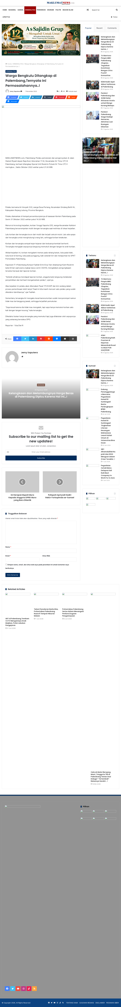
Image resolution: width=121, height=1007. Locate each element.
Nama (8, 547)
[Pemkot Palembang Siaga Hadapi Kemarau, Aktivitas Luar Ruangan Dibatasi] (92, 115)
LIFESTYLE (6, 17)
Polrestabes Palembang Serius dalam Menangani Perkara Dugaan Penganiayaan (73, 612)
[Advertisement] (41, 188)
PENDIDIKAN (41, 10)
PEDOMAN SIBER (112, 1003)
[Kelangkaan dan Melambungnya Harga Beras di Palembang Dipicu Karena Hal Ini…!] (92, 40)
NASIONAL (12, 10)
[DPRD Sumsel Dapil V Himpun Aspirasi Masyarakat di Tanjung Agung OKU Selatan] (100, 499)
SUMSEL (21, 10)
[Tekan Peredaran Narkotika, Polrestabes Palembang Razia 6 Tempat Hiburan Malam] (46, 600)
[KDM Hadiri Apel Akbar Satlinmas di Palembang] (92, 85)
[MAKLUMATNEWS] (61, 3)
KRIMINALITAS (30, 10)
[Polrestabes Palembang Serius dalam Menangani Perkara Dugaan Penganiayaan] (74, 600)
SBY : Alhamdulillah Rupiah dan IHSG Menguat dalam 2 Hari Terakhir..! (108, 454)
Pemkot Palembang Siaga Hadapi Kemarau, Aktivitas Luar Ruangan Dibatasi (107, 119)
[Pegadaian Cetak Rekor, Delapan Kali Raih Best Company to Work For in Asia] (92, 468)
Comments (112, 28)
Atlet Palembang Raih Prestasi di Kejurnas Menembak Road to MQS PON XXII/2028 (108, 342)
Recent (99, 28)
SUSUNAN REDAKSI (86, 1003)
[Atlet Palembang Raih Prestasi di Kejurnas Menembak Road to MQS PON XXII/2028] (92, 338)
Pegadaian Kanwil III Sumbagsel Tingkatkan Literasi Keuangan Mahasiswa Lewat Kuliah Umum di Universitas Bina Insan (108, 430)
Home (9, 64)
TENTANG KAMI (72, 1003)
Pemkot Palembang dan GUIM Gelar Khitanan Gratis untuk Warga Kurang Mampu (108, 99)
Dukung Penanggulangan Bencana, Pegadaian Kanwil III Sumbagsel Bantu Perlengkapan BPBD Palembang (108, 400)
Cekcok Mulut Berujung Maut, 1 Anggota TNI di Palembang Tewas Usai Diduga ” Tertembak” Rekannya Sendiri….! (101, 776)
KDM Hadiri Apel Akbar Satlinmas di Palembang (108, 84)
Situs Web (46, 556)
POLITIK (58, 10)
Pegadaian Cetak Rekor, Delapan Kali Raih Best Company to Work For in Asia (108, 471)
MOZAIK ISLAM (68, 10)
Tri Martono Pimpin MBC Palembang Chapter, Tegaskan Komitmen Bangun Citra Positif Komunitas (106, 65)
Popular (88, 28)
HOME (5, 10)
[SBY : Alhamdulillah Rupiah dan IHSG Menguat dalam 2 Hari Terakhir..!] (92, 452)
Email (8, 556)
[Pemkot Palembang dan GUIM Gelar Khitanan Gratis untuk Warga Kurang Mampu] (92, 96)
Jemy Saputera (15, 91)
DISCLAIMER (100, 1003)
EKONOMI (50, 10)
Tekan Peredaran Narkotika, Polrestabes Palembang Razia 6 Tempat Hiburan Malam (46, 612)
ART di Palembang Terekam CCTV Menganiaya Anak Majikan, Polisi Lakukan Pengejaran (17, 621)
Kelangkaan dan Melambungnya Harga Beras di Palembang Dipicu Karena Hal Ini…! (41, 394)
